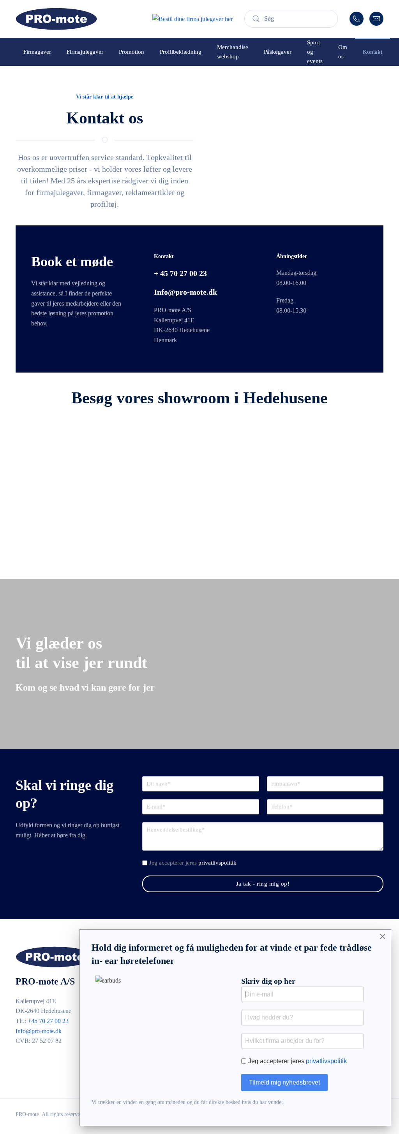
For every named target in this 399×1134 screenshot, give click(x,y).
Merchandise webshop (232, 52)
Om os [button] (342, 52)
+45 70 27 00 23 (48, 1021)
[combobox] (291, 19)
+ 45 (180, 273)
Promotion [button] (131, 52)
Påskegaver (277, 52)
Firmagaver (37, 52)
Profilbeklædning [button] (180, 52)
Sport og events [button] (315, 51)
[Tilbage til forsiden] (56, 19)
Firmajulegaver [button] (85, 52)
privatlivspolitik (217, 863)
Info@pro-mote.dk (39, 1031)
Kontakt (372, 52)
